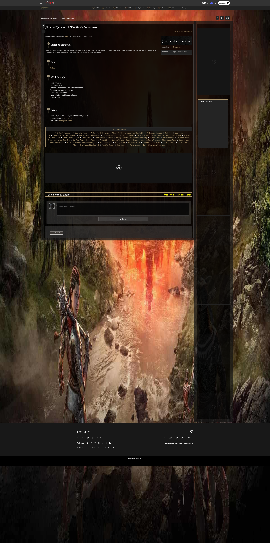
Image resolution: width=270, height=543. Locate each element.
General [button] (107, 8)
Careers (173, 438)
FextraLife (168, 443)
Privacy (184, 438)
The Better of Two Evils (151, 142)
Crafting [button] (152, 8)
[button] (205, 3)
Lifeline (110, 137)
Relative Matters (117, 140)
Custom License (113, 448)
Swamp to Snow (134, 142)
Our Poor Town (78, 140)
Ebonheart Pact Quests (48, 18)
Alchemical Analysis (154, 133)
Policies (190, 438)
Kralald (52, 68)
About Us (96, 438)
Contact (102, 438)
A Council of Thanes (80, 133)
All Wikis (84, 438)
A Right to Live (138, 133)
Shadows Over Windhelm (150, 140)
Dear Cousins (95, 135)
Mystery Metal (155, 137)
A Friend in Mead (124, 133)
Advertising (166, 438)
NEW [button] (97, 8)
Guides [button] (173, 8)
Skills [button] (130, 8)
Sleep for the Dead (169, 140)
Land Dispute (100, 137)
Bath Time (168, 133)
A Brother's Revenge (63, 133)
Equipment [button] (141, 8)
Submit (123, 219)
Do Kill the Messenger (111, 135)
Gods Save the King (173, 135)
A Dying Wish (110, 133)
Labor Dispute (87, 137)
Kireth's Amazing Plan (71, 137)
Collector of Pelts (69, 135)
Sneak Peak (59, 142)
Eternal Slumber (128, 135)
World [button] (163, 8)
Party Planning (91, 140)
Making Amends (121, 137)
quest (67, 36)
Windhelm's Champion (156, 145)
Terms (179, 438)
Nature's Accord (168, 137)
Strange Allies (120, 142)
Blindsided (57, 135)
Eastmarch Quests (67, 18)
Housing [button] (183, 8)
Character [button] (119, 8)
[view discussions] (217, 18)
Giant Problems (158, 135)
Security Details (132, 140)
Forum (90, 438)
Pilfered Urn (104, 140)
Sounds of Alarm (106, 142)
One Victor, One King (62, 140)
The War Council (108, 145)
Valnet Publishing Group (186, 443)
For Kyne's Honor (65, 120)
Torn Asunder (122, 145)
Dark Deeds (83, 135)
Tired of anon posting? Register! (177, 195)
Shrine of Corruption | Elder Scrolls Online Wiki (71, 27)
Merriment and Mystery (138, 137)
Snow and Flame (73, 142)
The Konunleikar (169, 142)
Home (78, 438)
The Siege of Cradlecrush (89, 145)
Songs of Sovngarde (89, 142)
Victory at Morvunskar (138, 145)
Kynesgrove (177, 47)
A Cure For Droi (70, 118)
